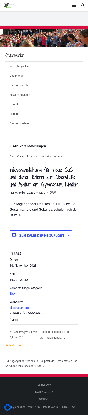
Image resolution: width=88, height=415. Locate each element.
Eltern (14, 293)
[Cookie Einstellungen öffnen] (7, 410)
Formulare (15, 104)
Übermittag (16, 76)
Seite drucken (13, 345)
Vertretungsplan (19, 66)
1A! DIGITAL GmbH (66, 407)
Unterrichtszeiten (20, 85)
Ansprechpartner (19, 123)
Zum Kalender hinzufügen (41, 235)
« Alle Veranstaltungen (28, 145)
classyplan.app (20, 307)
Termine (14, 114)
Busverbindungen (20, 95)
